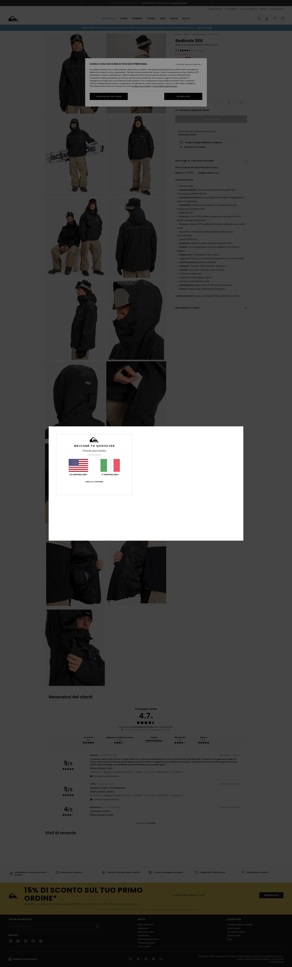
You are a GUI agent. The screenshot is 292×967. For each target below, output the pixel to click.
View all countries (94, 481)
